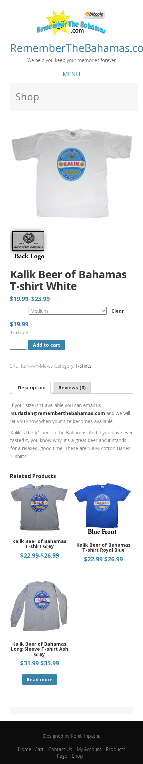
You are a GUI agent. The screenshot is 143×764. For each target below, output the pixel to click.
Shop (77, 756)
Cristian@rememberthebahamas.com (60, 413)
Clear (117, 311)
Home (24, 749)
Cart (39, 749)
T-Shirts (83, 366)
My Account (89, 749)
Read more (40, 679)
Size (14, 309)
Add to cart (46, 345)
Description (32, 387)
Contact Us (60, 749)
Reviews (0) (72, 387)
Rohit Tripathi (85, 736)
